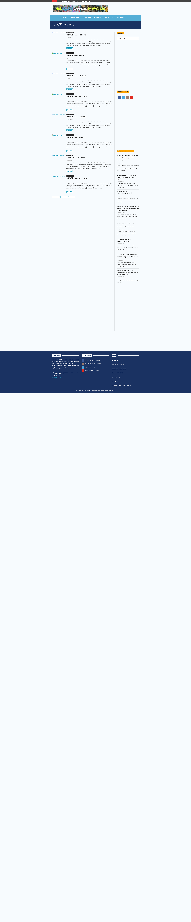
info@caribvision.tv (56, 377)
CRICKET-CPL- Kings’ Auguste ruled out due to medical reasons (127, 192)
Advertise (115, 361)
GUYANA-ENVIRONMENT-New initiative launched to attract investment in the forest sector (126, 225)
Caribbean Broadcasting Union (122, 385)
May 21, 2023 (70, 119)
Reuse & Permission (118, 373)
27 (68, 196)
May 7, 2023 (69, 160)
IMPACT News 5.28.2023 (76, 96)
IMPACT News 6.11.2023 (76, 76)
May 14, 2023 (70, 140)
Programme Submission (119, 369)
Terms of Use (116, 377)
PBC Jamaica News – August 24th (69, 1)
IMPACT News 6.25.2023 (76, 35)
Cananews (115, 381)
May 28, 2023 (70, 99)
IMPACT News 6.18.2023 (76, 55)
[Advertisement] (128, 65)
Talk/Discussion (70, 32)
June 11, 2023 (70, 78)
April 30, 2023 (71, 181)
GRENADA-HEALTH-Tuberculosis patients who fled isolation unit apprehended (126, 177)
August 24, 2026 (83, 1)
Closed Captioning (118, 365)
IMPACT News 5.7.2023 (75, 158)
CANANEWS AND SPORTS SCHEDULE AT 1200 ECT (124, 240)
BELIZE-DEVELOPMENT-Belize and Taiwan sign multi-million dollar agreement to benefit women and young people (127, 158)
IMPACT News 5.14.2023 (76, 137)
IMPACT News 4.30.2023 (76, 178)
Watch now (54, 1)
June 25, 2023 (70, 37)
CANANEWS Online (127, 151)
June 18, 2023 (70, 58)
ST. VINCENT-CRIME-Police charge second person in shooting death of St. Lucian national (128, 256)
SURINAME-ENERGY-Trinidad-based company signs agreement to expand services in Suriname (127, 272)
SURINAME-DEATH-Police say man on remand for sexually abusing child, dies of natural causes (128, 208)
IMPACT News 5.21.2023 (76, 117)
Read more (70, 48)
